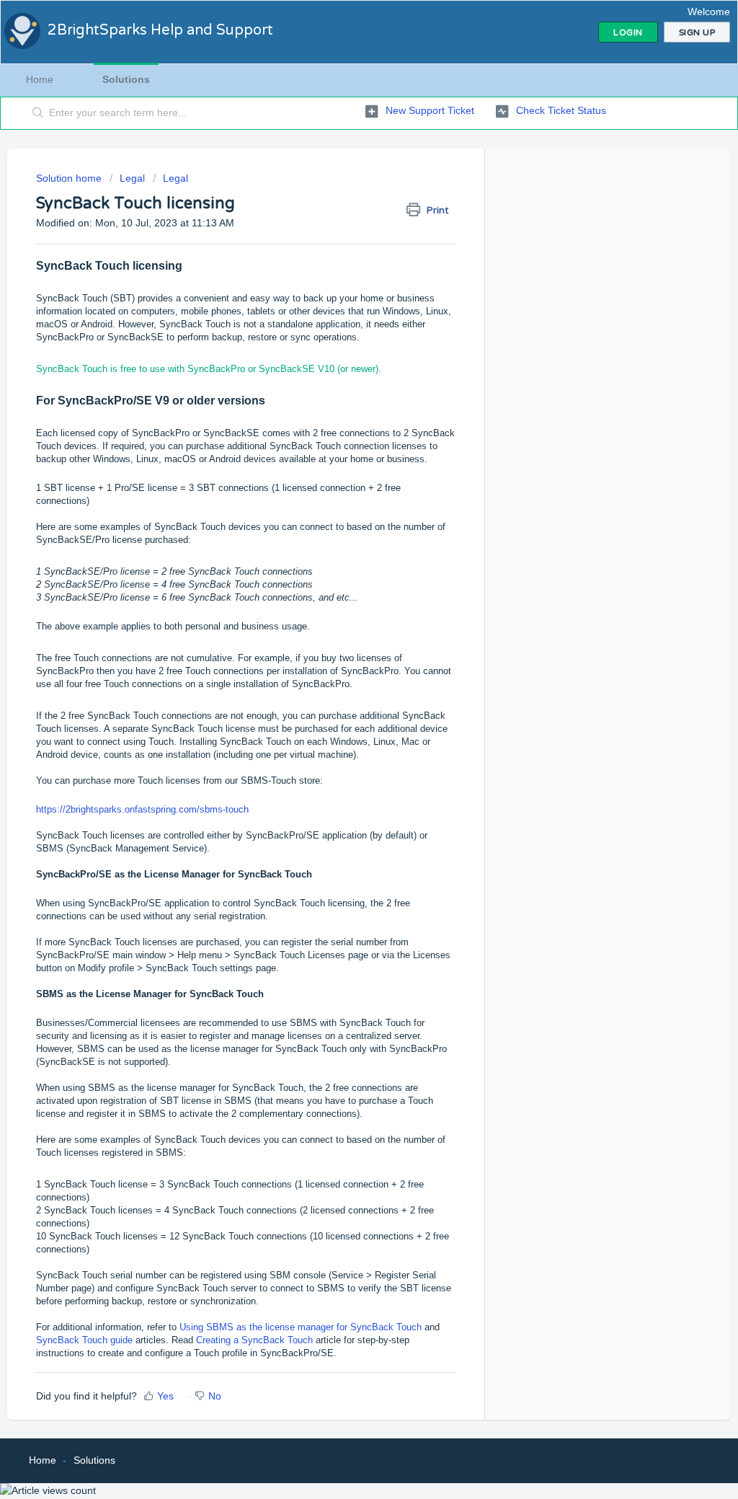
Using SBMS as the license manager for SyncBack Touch (300, 1327)
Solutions (126, 79)
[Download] (342, 573)
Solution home (70, 178)
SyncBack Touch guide (84, 1340)
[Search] (38, 113)
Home (39, 79)
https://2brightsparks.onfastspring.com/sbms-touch (142, 809)
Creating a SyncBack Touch (254, 1340)
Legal (132, 178)
